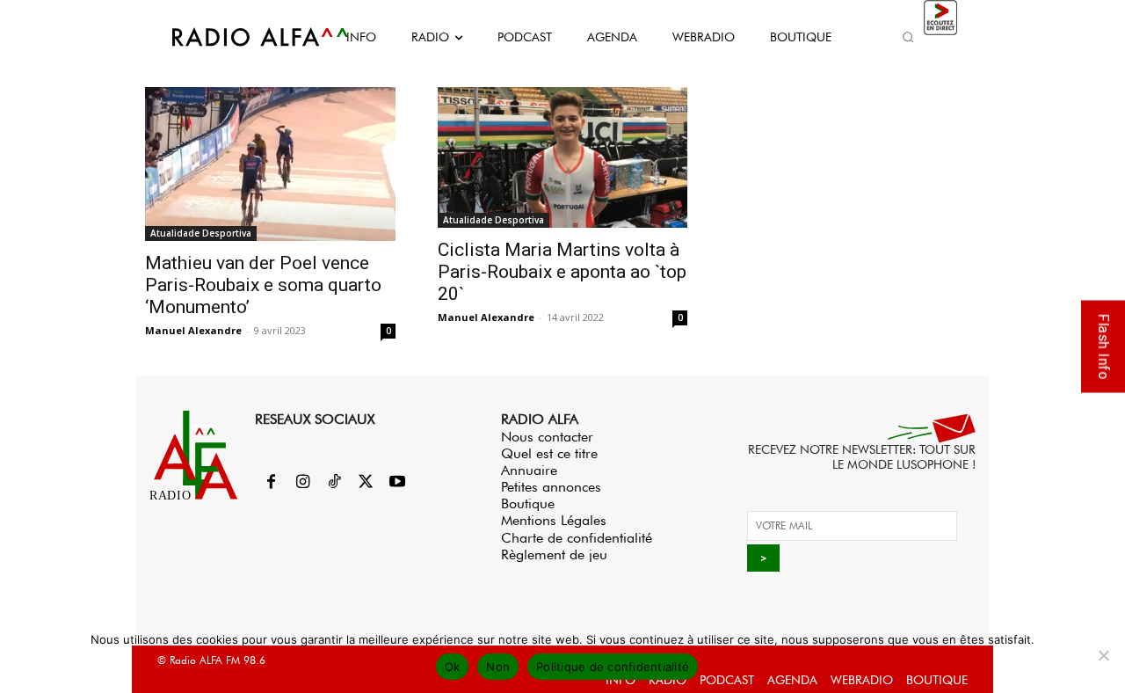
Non (498, 667)
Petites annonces (551, 486)
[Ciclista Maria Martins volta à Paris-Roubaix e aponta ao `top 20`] (563, 157)
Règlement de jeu (554, 554)
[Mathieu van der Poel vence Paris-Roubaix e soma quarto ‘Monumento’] (270, 164)
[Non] (1103, 655)
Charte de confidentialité (576, 537)
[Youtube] (397, 483)
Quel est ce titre (549, 453)
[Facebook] (271, 483)
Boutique (528, 503)
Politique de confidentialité (612, 667)
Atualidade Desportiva (200, 233)
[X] (365, 483)
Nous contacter (547, 436)
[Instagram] (302, 483)
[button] (908, 37)
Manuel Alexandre (193, 330)
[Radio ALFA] (240, 37)
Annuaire (529, 470)
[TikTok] (334, 483)
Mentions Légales (553, 520)
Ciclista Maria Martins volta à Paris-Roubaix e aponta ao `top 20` (562, 271)
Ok (453, 667)
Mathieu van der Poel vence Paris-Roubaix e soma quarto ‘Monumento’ (263, 284)
